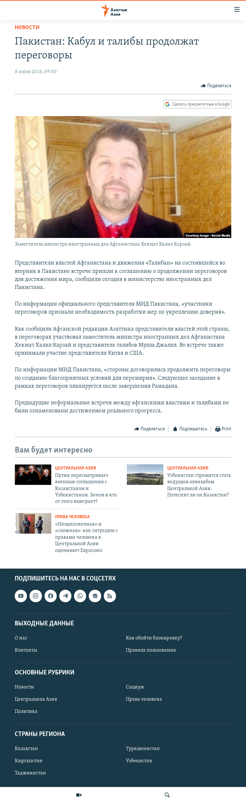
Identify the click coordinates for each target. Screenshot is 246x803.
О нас (21, 638)
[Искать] (167, 795)
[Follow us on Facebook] (51, 596)
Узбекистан (139, 761)
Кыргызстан (29, 761)
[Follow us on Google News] (95, 596)
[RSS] (110, 596)
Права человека (72, 517)
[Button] (216, 86)
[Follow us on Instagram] (35, 596)
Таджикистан (30, 773)
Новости (27, 28)
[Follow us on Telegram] (65, 596)
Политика (26, 711)
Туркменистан (143, 748)
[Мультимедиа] (78, 795)
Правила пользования (151, 650)
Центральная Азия (75, 468)
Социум (135, 687)
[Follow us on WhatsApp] (80, 596)
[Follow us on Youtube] (21, 596)
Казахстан (26, 748)
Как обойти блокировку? (154, 638)
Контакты (26, 650)
